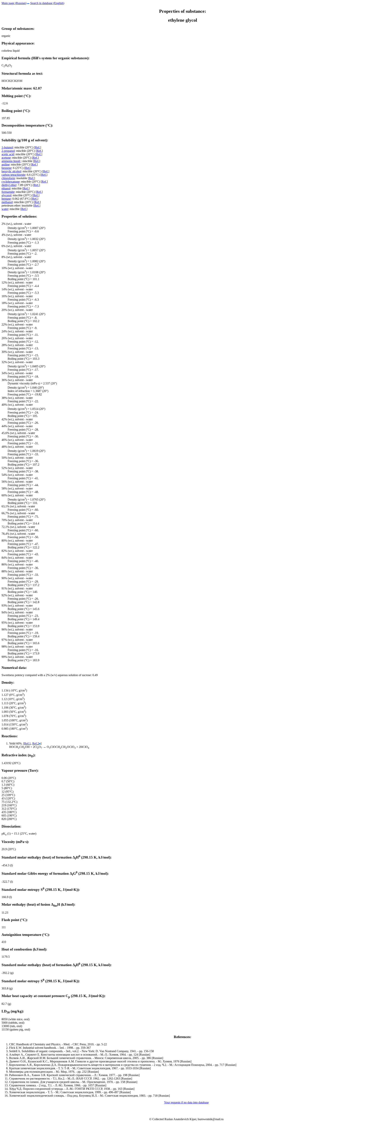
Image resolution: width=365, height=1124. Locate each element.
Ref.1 (27, 743)
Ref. (37, 147)
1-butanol (7, 147)
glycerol (6, 195)
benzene (6, 168)
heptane (6, 198)
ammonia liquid (11, 161)
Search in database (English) (47, 3)
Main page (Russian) (14, 3)
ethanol (6, 188)
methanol (7, 202)
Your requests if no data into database (186, 1102)
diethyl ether (9, 185)
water (5, 209)
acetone (6, 157)
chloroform (8, 178)
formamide (8, 191)
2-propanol (8, 150)
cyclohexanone (11, 181)
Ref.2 (35, 743)
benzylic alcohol (11, 171)
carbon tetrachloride (13, 174)
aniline (6, 164)
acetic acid (8, 154)
